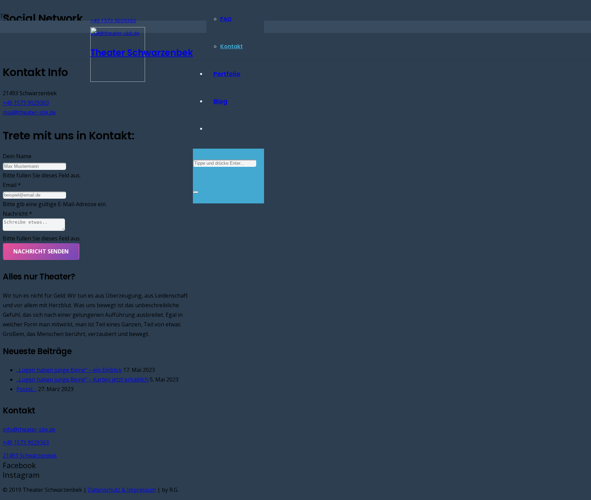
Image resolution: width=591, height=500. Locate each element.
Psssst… (26, 389)
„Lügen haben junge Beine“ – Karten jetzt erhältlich (82, 379)
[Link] (117, 80)
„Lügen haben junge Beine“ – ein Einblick (69, 370)
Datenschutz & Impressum (122, 489)
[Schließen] (195, 192)
